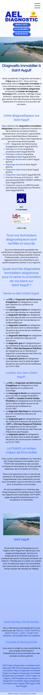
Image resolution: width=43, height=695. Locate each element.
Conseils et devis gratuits (21, 642)
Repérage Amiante (14, 164)
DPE (8, 144)
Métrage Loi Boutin (14, 154)
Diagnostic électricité (15, 170)
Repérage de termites (16, 159)
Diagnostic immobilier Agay (16, 681)
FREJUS (19, 631)
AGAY (23, 633)
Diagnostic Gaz (13, 175)
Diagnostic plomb (14, 185)
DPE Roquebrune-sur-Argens (25, 678)
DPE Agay (30, 683)
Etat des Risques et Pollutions (19, 177)
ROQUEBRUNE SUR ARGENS (26, 636)
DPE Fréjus (8, 665)
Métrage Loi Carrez (14, 149)
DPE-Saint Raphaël (20, 668)
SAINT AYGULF (12, 633)
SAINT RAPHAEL (32, 631)
